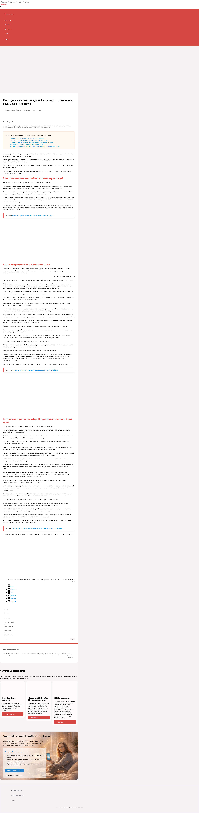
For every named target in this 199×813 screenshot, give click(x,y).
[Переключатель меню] (10, 17)
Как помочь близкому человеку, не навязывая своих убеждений (28, 140)
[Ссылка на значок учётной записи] (0, 7)
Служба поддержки (16, 790)
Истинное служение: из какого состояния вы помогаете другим (33, 215)
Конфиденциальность (17, 795)
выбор (6, 609)
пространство (8, 630)
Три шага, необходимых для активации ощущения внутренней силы (35, 370)
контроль (7, 614)
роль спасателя (9, 635)
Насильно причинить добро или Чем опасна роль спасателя (27, 138)
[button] (3, 4)
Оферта (12, 801)
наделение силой (9, 622)
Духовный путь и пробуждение (13, 110)
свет (6, 639)
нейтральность (9, 626)
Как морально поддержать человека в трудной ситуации (26, 144)
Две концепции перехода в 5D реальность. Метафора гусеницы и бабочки (37, 528)
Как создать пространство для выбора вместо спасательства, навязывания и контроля (35, 146)
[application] (14, 14)
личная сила (8, 618)
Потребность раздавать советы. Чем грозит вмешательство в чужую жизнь (31, 142)
